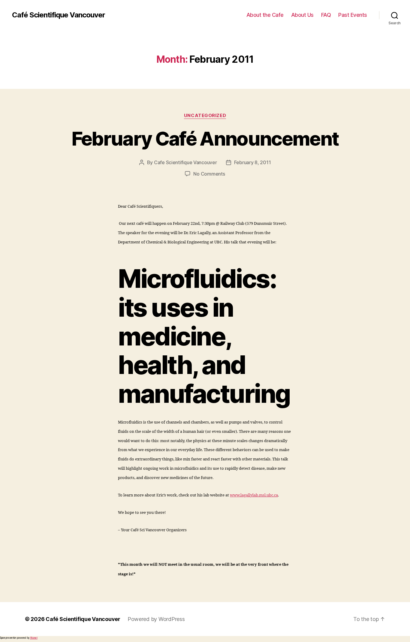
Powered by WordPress (156, 619)
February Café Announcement (205, 138)
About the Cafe (265, 15)
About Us (302, 15)
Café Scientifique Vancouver (58, 15)
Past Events (352, 15)
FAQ (326, 15)
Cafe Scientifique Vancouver (185, 162)
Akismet (34, 637)
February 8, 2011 (252, 162)
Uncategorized (205, 115)
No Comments (209, 174)
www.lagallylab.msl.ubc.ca (254, 495)
